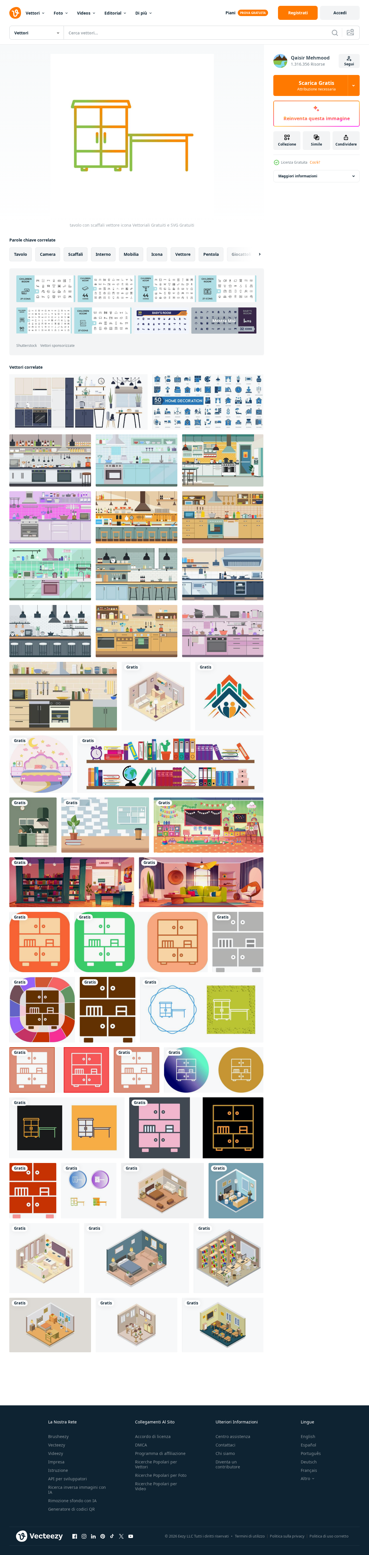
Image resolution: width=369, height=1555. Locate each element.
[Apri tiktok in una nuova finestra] (112, 1536)
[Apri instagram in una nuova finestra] (84, 1536)
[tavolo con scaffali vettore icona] (39, 942)
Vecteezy (56, 1445)
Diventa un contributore (228, 1464)
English (308, 1436)
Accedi (340, 12)
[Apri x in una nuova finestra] (121, 1536)
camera (47, 254)
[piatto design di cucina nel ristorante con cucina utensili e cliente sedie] (136, 517)
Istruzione (58, 1470)
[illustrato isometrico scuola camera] (222, 1325)
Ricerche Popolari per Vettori (156, 1464)
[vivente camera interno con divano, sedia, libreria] (201, 882)
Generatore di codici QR (71, 1509)
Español (308, 1445)
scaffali (75, 254)
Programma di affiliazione (160, 1453)
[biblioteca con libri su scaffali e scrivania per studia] (71, 882)
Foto (58, 13)
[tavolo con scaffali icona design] (141, 942)
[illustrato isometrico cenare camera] (136, 1325)
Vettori (33, 13)
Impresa (56, 1462)
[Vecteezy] (15, 13)
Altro (305, 1478)
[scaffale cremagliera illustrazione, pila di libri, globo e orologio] (170, 764)
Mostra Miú (223, 320)
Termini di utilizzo (250, 1536)
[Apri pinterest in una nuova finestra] (102, 1536)
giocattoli (241, 254)
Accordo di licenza (153, 1436)
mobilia (131, 254)
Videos (83, 13)
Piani (230, 12)
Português (311, 1453)
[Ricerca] (334, 32)
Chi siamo (225, 1453)
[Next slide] (254, 254)
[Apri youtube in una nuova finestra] (130, 1536)
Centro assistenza (233, 1436)
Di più (141, 13)
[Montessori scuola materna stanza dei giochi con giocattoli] (208, 825)
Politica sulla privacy (287, 1536)
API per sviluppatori (67, 1478)
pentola (211, 254)
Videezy (55, 1453)
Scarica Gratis (316, 85)
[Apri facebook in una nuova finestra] (74, 1536)
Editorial (112, 13)
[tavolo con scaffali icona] (59, 1070)
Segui (349, 64)
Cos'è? (315, 162)
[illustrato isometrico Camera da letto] (162, 1190)
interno (103, 254)
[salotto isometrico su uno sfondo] (236, 1190)
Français (309, 1470)
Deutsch (309, 1462)
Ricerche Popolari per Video (156, 1486)
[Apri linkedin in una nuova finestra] (93, 1536)
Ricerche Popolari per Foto (160, 1475)
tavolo (20, 254)
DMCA (141, 1445)
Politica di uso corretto (329, 1536)
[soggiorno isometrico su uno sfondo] (156, 696)
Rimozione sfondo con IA (72, 1500)
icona (156, 254)
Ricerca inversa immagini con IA (77, 1489)
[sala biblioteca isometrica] (228, 1258)
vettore (182, 254)
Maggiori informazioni (297, 176)
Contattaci (225, 1445)
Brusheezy (58, 1436)
